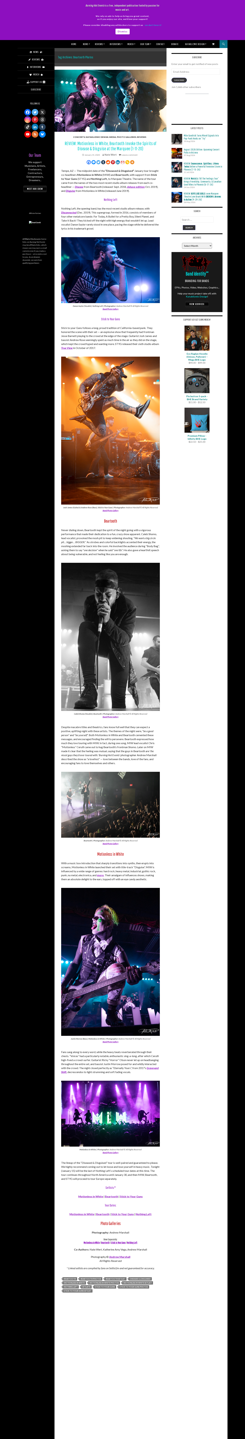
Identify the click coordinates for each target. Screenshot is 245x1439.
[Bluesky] (42, 134)
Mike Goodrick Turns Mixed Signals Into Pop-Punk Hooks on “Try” (201, 137)
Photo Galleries (126, 137)
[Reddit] (108, 162)
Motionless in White (90, 1196)
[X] (42, 112)
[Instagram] (27, 119)
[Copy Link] (127, 162)
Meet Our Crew (35, 188)
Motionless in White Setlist (138, 1283)
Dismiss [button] (123, 31)
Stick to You (118, 1214)
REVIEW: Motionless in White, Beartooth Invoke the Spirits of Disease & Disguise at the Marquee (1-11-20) (110, 146)
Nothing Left (144, 1214)
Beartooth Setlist (115, 1279)
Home (73, 44)
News (85, 44)
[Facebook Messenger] (94, 162)
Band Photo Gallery (110, 309)
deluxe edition (136, 186)
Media (112, 137)
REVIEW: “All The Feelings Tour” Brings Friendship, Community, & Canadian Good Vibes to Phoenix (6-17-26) (202, 181)
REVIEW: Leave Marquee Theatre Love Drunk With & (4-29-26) (202, 196)
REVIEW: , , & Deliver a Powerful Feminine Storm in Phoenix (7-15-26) (203, 166)
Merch (131, 44)
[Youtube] (27, 134)
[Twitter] (98, 162)
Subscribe (179, 80)
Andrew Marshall (119, 1256)
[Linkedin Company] (35, 127)
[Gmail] (122, 162)
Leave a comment (130, 155)
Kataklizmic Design (195, 44)
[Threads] (42, 119)
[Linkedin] (118, 162)
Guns (130, 1214)
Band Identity (197, 274)
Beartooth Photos (91, 1279)
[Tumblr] (103, 162)
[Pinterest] (113, 162)
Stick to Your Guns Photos (134, 1287)
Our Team (145, 44)
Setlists (86, 1287)
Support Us (36, 81)
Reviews (99, 44)
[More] (132, 162)
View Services (197, 304)
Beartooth (111, 1196)
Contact (160, 44)
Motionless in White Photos (104, 1283)
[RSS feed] (35, 134)
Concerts (79, 137)
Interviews (115, 44)
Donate (174, 44)
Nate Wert (110, 154)
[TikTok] (27, 127)
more (100, 875)
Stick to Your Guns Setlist (77, 1291)
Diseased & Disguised (140, 1279)
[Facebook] (89, 162)
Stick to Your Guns (131, 1196)
